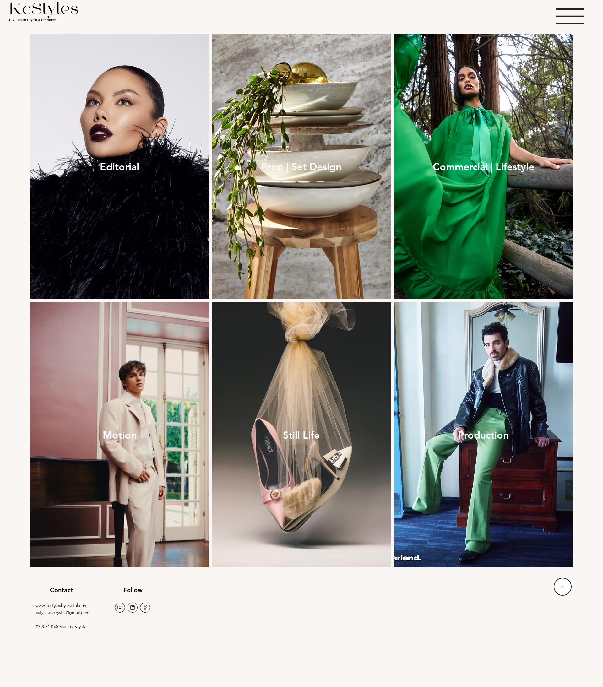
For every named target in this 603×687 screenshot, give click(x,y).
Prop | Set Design (301, 166)
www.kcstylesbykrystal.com (61, 605)
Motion (120, 435)
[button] (570, 16)
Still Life (301, 435)
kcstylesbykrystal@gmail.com (62, 612)
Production (483, 435)
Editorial (119, 166)
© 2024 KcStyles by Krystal (61, 626)
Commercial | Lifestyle (483, 166)
